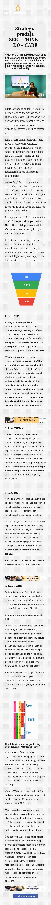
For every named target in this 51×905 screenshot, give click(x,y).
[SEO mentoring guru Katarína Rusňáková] (18, 9)
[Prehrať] (8, 95)
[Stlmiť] (33, 95)
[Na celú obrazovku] (42, 95)
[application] (25, 86)
